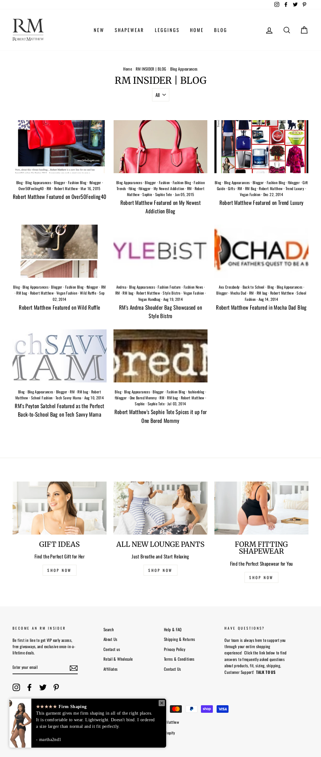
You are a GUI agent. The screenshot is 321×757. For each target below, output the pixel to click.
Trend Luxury (295, 188)
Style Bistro (172, 293)
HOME (197, 29)
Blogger (59, 182)
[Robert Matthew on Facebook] (29, 687)
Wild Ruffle (88, 293)
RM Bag (250, 188)
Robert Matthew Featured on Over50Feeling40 (60, 196)
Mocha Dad (238, 293)
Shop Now (261, 577)
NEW (99, 29)
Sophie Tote (163, 194)
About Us (110, 639)
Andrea (121, 287)
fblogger (95, 182)
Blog (19, 182)
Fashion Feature (169, 287)
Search (108, 629)
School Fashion (42, 397)
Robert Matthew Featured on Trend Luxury (261, 202)
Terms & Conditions (179, 659)
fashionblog (196, 391)
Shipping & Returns (179, 639)
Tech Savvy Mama (68, 397)
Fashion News (193, 287)
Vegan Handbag (149, 299)
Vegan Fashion (250, 194)
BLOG (220, 29)
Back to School (254, 287)
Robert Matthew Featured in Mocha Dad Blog (261, 307)
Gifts (231, 188)
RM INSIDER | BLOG (151, 69)
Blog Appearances (38, 182)
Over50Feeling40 (31, 188)
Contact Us (172, 669)
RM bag (21, 293)
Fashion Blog (77, 182)
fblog (132, 188)
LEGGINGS (167, 29)
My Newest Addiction (169, 188)
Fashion (164, 182)
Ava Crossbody (229, 287)
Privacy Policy (174, 649)
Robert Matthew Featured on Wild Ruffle (59, 307)
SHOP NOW (59, 570)
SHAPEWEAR (129, 29)
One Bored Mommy (143, 397)
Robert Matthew (66, 188)
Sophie (147, 194)
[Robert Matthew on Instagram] (16, 687)
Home (127, 69)
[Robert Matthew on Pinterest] (56, 687)
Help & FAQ (173, 629)
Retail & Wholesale (118, 659)
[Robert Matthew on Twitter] (43, 687)
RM (49, 188)
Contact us (111, 649)
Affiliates (110, 669)
